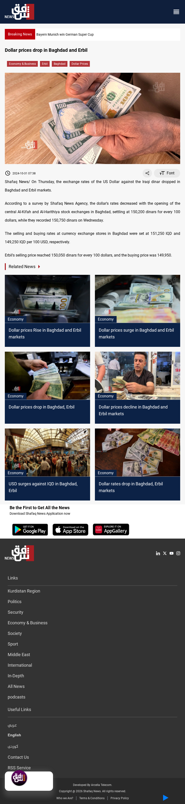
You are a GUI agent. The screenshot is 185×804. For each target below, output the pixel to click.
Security (15, 612)
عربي (12, 725)
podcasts (16, 696)
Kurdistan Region (24, 590)
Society (15, 633)
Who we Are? (64, 798)
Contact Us (18, 757)
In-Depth (16, 675)
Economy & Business (22, 64)
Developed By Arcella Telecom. (92, 785)
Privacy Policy (120, 798)
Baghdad (60, 64)
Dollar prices (80, 64)
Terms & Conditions (92, 798)
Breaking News (20, 34)
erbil (45, 64)
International (20, 665)
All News (16, 686)
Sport (13, 643)
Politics (14, 601)
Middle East (19, 654)
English (14, 736)
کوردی (13, 747)
